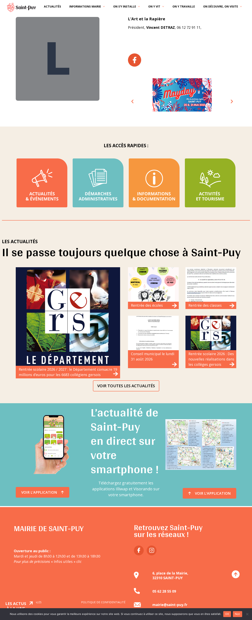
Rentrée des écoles (147, 305)
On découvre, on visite (220, 6)
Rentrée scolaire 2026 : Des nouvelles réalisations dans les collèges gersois (211, 359)
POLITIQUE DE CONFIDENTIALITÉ (103, 602)
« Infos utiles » (66, 561)
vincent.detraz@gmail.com (150, 32)
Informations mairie (85, 6)
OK (227, 613)
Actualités (52, 6)
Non (237, 613)
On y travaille (183, 6)
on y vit (154, 6)
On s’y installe (124, 6)
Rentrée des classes (205, 305)
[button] (132, 101)
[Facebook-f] (139, 550)
